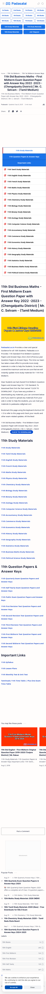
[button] (38, 3)
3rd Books (28, 10)
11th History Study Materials (19, 248)
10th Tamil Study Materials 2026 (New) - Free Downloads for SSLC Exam (24, 908)
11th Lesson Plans (9, 668)
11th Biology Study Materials (19, 206)
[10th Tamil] (34, 904)
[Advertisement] (23, 51)
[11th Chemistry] (20, 915)
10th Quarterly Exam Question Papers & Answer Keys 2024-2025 (21, 930)
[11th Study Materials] (34, 915)
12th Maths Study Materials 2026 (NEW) (22, 898)
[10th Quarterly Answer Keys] (25, 878)
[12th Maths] (18, 895)
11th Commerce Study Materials (20, 236)
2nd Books (17, 10)
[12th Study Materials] (31, 895)
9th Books (5, 21)
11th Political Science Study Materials (22, 273)
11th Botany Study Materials (19, 212)
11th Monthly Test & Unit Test (14, 674)
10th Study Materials (12, 32)
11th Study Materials (34, 27)
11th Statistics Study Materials (19, 260)
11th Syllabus (7, 662)
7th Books (28, 15)
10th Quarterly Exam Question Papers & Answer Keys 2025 (21, 882)
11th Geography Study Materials (20, 254)
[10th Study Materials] (22, 904)
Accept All (13, 987)
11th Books (29, 21)
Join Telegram (34, 32)
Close (32, 987)
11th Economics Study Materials (20, 242)
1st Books (5, 10)
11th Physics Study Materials (19, 194)
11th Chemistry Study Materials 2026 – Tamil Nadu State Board (23, 919)
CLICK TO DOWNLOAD (21, 432)
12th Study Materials (12, 27)
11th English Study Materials (19, 175)
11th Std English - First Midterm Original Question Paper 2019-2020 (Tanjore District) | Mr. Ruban (18, 752)
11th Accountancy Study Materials (21, 230)
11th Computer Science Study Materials (23, 224)
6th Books (17, 15)
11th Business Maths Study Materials (22, 266)
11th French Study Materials (18, 181)
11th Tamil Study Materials (18, 169)
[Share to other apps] (21, 111)
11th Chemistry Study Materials (20, 200)
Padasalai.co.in (7, 347)
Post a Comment (23, 831)
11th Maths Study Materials (18, 188)
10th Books (17, 21)
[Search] (42, 3)
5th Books (5, 15)
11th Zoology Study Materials (19, 218)
